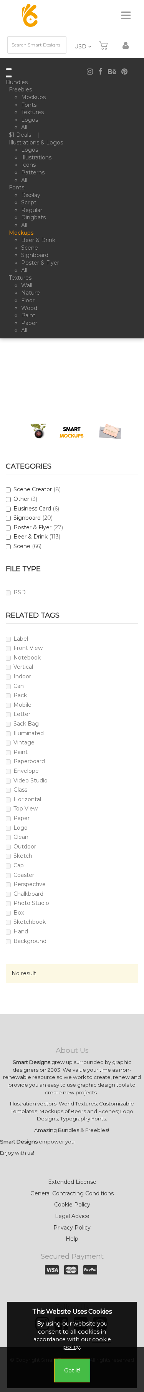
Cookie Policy (72, 1204)
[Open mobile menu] (9, 69)
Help (72, 1238)
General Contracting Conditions (72, 1193)
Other (21, 498)
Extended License (72, 1181)
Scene (21, 546)
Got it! (72, 1370)
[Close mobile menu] (9, 76)
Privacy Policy (72, 1227)
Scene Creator (32, 489)
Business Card (32, 508)
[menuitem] (18, 82)
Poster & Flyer (32, 527)
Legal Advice (72, 1216)
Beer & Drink (30, 536)
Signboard (27, 517)
